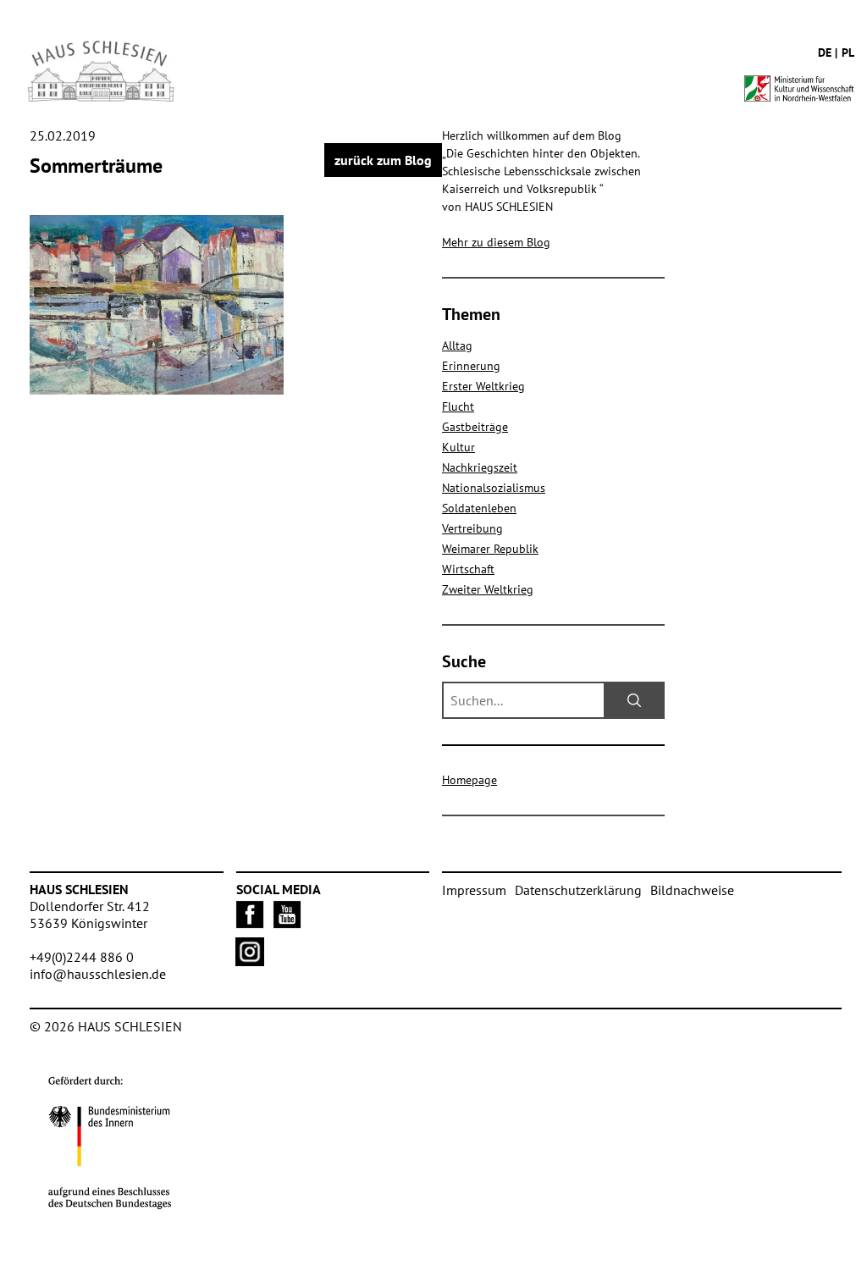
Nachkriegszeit (479, 467)
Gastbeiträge (475, 426)
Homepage (469, 779)
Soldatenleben (479, 508)
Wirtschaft (468, 569)
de (824, 52)
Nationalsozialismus (493, 487)
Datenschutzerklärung (578, 889)
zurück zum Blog (383, 160)
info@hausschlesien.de (98, 973)
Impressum (474, 889)
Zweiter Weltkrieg (487, 589)
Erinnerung (471, 365)
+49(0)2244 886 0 (82, 956)
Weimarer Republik (490, 548)
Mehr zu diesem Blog (496, 242)
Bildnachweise (692, 889)
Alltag (457, 345)
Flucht (458, 406)
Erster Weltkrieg (483, 386)
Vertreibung (472, 528)
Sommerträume (96, 165)
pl (848, 52)
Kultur (458, 447)
